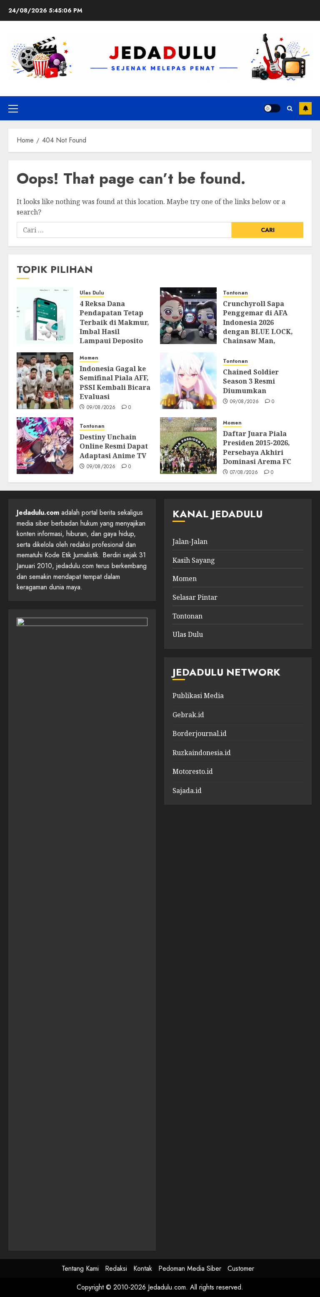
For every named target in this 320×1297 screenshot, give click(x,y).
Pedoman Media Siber (189, 1268)
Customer (241, 1268)
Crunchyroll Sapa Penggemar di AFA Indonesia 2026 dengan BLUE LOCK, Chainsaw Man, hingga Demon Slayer (258, 331)
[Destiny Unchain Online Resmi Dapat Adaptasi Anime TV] (45, 445)
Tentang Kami (80, 1268)
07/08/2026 (244, 472)
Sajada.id (187, 790)
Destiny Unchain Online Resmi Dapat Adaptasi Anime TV (114, 446)
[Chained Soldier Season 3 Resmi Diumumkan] (188, 380)
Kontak (142, 1268)
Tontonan (235, 293)
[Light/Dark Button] (272, 108)
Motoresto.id (192, 771)
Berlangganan (305, 108)
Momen (89, 358)
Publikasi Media (198, 695)
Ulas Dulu (92, 293)
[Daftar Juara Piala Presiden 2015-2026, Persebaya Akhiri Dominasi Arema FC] (188, 445)
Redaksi (116, 1268)
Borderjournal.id (199, 733)
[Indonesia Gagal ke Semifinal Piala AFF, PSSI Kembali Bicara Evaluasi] (45, 380)
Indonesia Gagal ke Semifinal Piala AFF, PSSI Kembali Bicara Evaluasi (115, 382)
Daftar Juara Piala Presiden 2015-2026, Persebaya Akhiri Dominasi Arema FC (257, 447)
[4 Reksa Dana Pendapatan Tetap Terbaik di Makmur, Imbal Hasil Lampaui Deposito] (45, 315)
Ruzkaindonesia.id (201, 752)
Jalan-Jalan (190, 541)
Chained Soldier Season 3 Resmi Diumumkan (251, 381)
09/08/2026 (101, 407)
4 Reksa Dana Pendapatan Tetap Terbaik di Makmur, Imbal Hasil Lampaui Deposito (114, 322)
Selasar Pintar (195, 597)
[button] (13, 108)
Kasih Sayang (193, 560)
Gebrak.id (188, 714)
